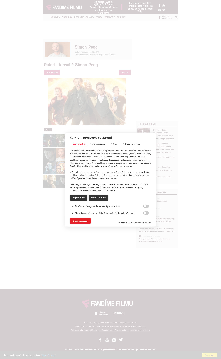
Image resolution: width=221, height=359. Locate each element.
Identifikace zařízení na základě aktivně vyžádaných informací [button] (104, 213)
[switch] (144, 219)
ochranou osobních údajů (121, 175)
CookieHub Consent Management (139, 222)
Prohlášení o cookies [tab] (131, 144)
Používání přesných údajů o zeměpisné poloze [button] (97, 206)
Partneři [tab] (113, 144)
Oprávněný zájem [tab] (97, 144)
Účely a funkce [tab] (79, 144)
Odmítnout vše (98, 197)
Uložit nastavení (80, 221)
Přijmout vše (79, 197)
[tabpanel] (110, 200)
